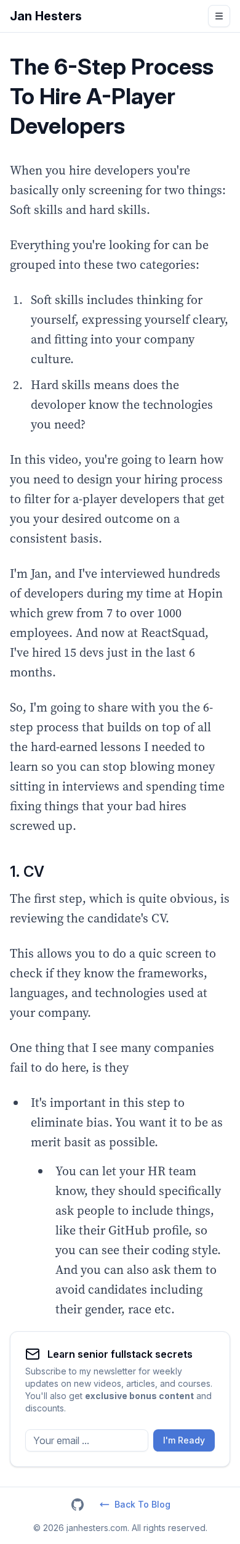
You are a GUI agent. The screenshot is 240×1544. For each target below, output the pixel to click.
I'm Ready (184, 1440)
